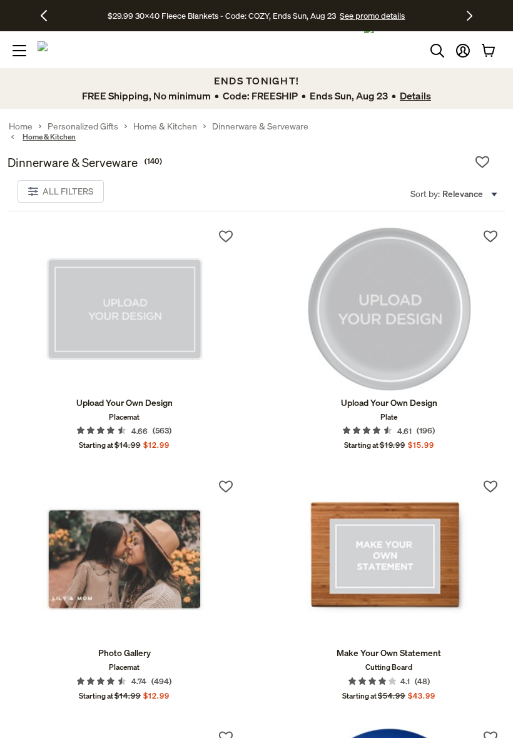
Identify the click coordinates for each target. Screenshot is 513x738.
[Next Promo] (469, 16)
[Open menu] (19, 50)
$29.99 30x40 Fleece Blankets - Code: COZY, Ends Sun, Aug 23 (224, 15)
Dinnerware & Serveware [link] (260, 126)
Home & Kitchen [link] (165, 126)
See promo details (372, 15)
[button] (463, 51)
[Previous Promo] (48, 15)
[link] (124, 309)
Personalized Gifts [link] (83, 126)
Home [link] (21, 126)
